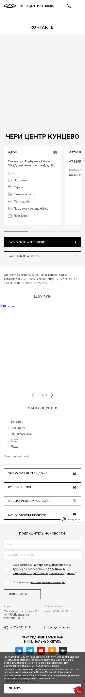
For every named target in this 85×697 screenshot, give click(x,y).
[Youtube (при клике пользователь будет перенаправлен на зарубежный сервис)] (41, 651)
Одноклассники (21, 434)
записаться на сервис (24, 256)
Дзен (14, 446)
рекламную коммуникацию (47, 582)
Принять (15, 688)
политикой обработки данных (61, 656)
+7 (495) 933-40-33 (20, 627)
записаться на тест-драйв (27, 242)
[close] (83, 519)
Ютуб (14, 440)
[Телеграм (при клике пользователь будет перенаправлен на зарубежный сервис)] (30, 651)
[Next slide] (52, 395)
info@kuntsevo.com (61, 627)
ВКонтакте (18, 427)
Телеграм (17, 421)
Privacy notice (74, 519)
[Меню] (79, 6)
